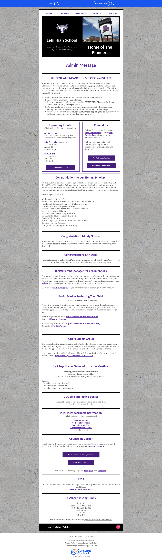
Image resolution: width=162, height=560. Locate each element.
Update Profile (70, 543)
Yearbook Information (81, 423)
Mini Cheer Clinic (51, 142)
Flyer (75, 404)
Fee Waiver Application (101, 158)
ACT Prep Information (81, 463)
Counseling (64, 14)
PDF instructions (60, 288)
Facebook (102, 471)
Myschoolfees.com (93, 133)
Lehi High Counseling (96, 446)
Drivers (96, 14)
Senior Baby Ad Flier (81, 425)
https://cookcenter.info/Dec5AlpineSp (83, 323)
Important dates (81, 420)
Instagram (88, 471)
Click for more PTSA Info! (81, 489)
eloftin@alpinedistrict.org (79, 546)
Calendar (49, 14)
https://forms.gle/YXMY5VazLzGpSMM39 (74, 356)
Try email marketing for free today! (81, 556)
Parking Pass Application (101, 166)
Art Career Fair (50, 133)
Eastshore (113, 14)
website (45, 283)
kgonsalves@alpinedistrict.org (97, 519)
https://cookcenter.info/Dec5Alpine (82, 317)
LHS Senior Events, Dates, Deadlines (81, 455)
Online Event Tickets (60, 168)
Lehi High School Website (58, 527)
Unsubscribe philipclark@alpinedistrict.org (81, 540)
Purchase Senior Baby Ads (81, 428)
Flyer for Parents (58, 319)
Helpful (78, 14)
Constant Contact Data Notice (86, 543)
